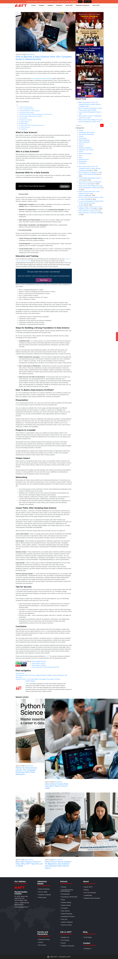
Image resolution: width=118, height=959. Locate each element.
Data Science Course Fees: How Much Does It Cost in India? (56, 786)
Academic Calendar (45, 894)
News (80, 157)
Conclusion (24, 129)
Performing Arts (84, 159)
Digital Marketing (84, 140)
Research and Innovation (92, 898)
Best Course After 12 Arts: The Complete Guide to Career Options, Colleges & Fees (90, 104)
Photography (83, 161)
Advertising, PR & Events (86, 132)
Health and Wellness (85, 148)
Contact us (87, 948)
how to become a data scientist (41, 78)
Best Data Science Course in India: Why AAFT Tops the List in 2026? (29, 864)
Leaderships (88, 895)
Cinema (81, 136)
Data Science (30, 54)
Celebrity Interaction (67, 945)
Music (80, 155)
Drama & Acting (66, 925)
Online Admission (44, 889)
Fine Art (81, 144)
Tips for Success (25, 127)
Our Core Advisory (90, 892)
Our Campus (65, 940)
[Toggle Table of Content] (17, 105)
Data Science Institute (39, 665)
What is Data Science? (26, 107)
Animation (64, 908)
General (81, 146)
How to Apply (43, 892)
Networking (24, 123)
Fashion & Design (84, 142)
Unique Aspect (24, 121)
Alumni (41, 942)
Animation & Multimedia (86, 134)
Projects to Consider (26, 119)
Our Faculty (42, 945)
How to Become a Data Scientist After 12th (45, 667)
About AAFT (88, 887)
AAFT (47, 656)
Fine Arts (64, 919)
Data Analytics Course (39, 661)
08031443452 (18, 904)
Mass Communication (85, 153)
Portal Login (42, 897)
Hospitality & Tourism (68, 916)
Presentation (24, 118)
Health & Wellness (67, 922)
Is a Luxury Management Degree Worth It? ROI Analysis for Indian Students (91, 203)
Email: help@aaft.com (21, 907)
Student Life (65, 937)
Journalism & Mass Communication (66, 890)
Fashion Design (66, 902)
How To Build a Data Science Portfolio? (31, 116)
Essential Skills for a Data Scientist (30, 110)
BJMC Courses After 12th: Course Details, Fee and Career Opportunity (89, 193)
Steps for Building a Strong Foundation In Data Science (36, 114)
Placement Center (44, 939)
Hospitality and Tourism (86, 149)
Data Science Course (38, 663)
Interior (81, 151)
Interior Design (66, 905)
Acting (81, 130)
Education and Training (27, 112)
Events (63, 943)
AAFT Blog (87, 937)
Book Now (44, 280)
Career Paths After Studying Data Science (32, 125)
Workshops (82, 163)
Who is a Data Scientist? (27, 108)
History (86, 889)
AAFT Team (30, 681)
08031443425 (24, 902)
